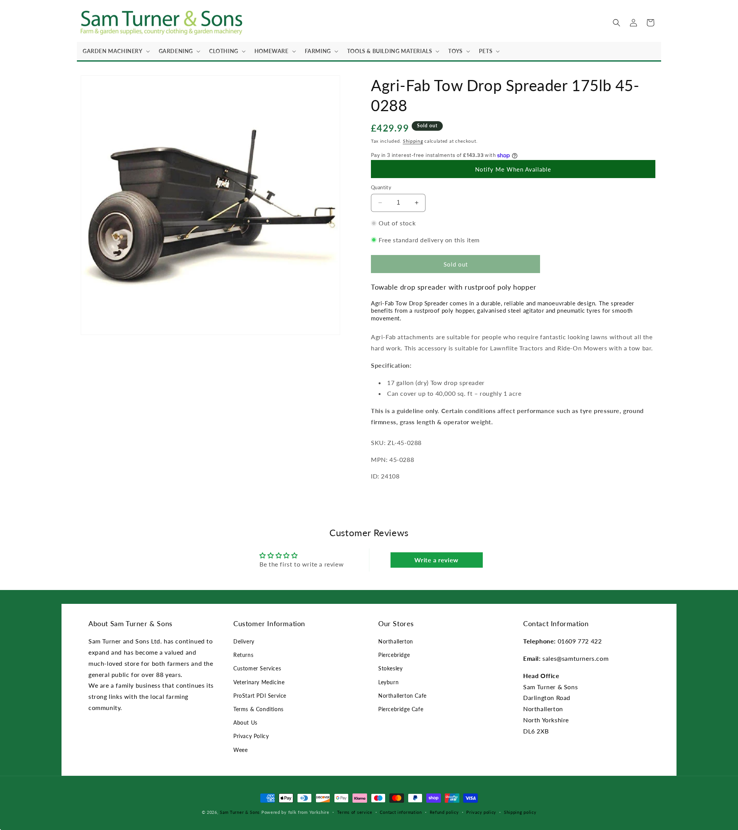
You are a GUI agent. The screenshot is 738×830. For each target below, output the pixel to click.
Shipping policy (520, 812)
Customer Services (257, 668)
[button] (115, 51)
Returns (243, 655)
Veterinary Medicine (258, 682)
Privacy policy (481, 812)
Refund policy (444, 812)
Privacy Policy (251, 736)
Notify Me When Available (513, 169)
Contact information (401, 812)
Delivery (243, 641)
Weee (240, 750)
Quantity (381, 187)
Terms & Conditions (258, 709)
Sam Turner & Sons (240, 812)
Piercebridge (394, 655)
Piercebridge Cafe (400, 709)
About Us (245, 722)
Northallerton (395, 641)
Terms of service (354, 812)
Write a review (436, 559)
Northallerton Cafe (402, 695)
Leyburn (388, 682)
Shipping (413, 141)
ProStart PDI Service (259, 695)
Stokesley (390, 668)
